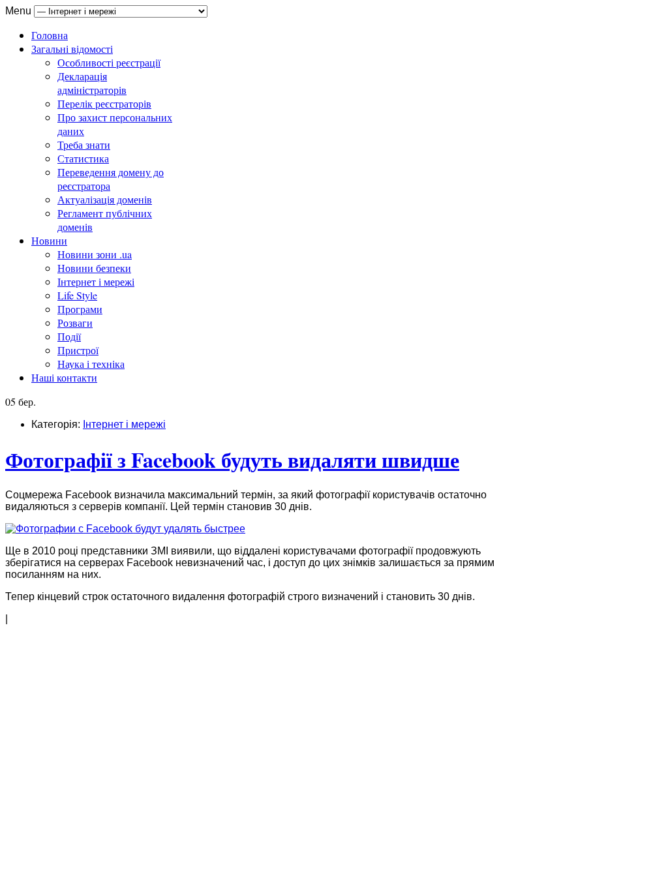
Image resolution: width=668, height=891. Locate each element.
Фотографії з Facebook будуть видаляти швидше (232, 459)
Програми (79, 309)
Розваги (75, 322)
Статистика (83, 158)
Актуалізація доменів (104, 199)
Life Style (77, 295)
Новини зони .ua (94, 254)
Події (69, 336)
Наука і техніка (91, 363)
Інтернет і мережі (95, 281)
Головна (49, 35)
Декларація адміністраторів (92, 83)
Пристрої (78, 350)
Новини (49, 240)
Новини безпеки (94, 268)
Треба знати (83, 144)
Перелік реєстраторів (104, 103)
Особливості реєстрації (108, 62)
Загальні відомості (72, 48)
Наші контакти (64, 377)
